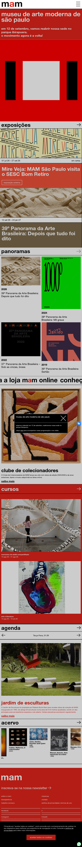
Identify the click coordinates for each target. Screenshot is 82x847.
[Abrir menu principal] (78, 4)
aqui (21, 430)
